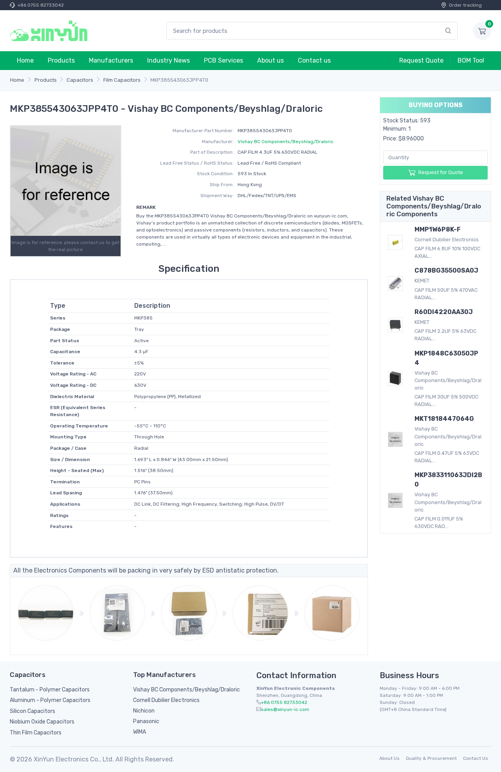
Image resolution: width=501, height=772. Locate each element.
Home (25, 60)
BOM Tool (471, 60)
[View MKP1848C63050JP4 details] (395, 378)
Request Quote (421, 60)
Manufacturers (111, 60)
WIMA (139, 732)
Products (61, 60)
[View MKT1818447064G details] (395, 439)
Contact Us (475, 758)
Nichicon (144, 710)
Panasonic (146, 721)
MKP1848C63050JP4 (446, 358)
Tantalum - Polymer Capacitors (50, 689)
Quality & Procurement (431, 758)
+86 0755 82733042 (41, 5)
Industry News (168, 60)
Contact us (314, 60)
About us (270, 60)
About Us (389, 758)
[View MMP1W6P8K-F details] (395, 242)
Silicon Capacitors (32, 711)
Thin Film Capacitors (35, 732)
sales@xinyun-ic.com (285, 709)
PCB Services (223, 60)
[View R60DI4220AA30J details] (395, 325)
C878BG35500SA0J (446, 270)
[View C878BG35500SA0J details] (395, 283)
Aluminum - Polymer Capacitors (50, 700)
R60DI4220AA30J (443, 312)
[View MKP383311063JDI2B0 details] (395, 500)
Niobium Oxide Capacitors (42, 721)
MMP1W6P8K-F (437, 229)
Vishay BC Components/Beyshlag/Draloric (285, 141)
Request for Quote (440, 172)
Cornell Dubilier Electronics (166, 700)
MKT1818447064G (444, 418)
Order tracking (465, 5)
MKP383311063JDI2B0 (448, 479)
